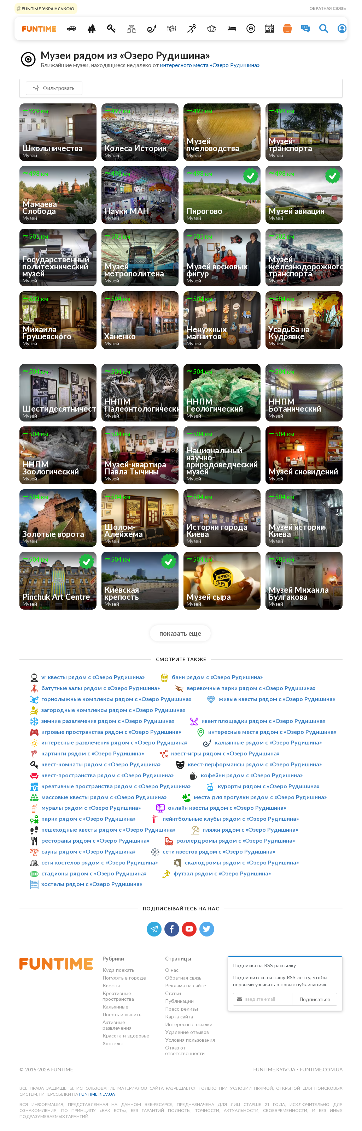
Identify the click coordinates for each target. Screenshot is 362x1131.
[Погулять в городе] (91, 28)
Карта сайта (179, 1016)
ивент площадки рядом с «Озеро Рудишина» (263, 720)
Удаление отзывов (187, 1032)
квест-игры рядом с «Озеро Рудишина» (225, 753)
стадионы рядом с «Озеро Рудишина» (93, 873)
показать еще (180, 633)
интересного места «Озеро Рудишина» (209, 64)
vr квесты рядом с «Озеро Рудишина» (93, 677)
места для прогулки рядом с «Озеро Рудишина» (260, 797)
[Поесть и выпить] (172, 28)
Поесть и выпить (122, 1014)
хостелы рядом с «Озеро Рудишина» (91, 883)
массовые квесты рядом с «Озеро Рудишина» (104, 797)
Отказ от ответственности (185, 1050)
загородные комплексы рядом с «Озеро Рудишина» (113, 709)
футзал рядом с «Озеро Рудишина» (222, 873)
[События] (269, 28)
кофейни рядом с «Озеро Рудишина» (252, 775)
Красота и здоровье (126, 1036)
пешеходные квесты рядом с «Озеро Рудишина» (108, 829)
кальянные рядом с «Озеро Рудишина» (268, 742)
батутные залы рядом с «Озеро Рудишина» (100, 687)
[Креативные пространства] (132, 28)
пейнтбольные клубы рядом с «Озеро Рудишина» (231, 818)
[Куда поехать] (71, 28)
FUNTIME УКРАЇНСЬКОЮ (47, 8)
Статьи (173, 993)
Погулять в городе (124, 978)
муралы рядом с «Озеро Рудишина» (91, 807)
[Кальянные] (151, 28)
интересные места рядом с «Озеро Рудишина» (272, 731)
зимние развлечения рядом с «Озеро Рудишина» (107, 720)
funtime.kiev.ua (97, 1094)
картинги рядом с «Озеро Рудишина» (92, 753)
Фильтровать (58, 88)
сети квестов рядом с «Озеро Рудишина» (219, 851)
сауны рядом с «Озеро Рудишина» (88, 851)
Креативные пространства (118, 996)
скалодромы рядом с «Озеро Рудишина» (242, 862)
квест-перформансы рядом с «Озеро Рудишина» (255, 764)
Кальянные (115, 1007)
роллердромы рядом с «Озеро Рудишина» (235, 840)
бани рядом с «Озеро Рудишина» (217, 677)
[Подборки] (287, 28)
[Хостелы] (232, 28)
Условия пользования (190, 1040)
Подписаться (314, 999)
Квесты (111, 985)
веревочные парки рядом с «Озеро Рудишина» (251, 687)
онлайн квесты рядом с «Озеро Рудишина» (227, 807)
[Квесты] (112, 28)
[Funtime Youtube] (190, 928)
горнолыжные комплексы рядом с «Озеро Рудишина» (116, 698)
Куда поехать (118, 970)
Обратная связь (327, 8)
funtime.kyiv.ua (275, 1069)
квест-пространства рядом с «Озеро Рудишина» (107, 775)
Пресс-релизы (181, 1009)
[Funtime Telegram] (155, 928)
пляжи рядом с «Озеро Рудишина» (250, 829)
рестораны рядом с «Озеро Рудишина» (95, 840)
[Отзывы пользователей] (306, 28)
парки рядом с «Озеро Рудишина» (88, 818)
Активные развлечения (117, 1025)
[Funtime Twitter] (207, 928)
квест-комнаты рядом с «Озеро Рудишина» (100, 764)
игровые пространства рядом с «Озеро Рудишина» (111, 731)
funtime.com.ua (321, 1069)
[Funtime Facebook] (173, 928)
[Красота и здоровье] (212, 28)
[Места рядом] (251, 28)
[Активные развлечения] (192, 28)
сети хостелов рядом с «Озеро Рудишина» (99, 862)
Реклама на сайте (185, 985)
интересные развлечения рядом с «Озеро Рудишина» (114, 742)
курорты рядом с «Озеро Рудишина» (268, 786)
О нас (172, 970)
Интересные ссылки (188, 1024)
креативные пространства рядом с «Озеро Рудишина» (116, 786)
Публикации (179, 1001)
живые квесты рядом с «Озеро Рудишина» (276, 698)
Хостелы (113, 1043)
